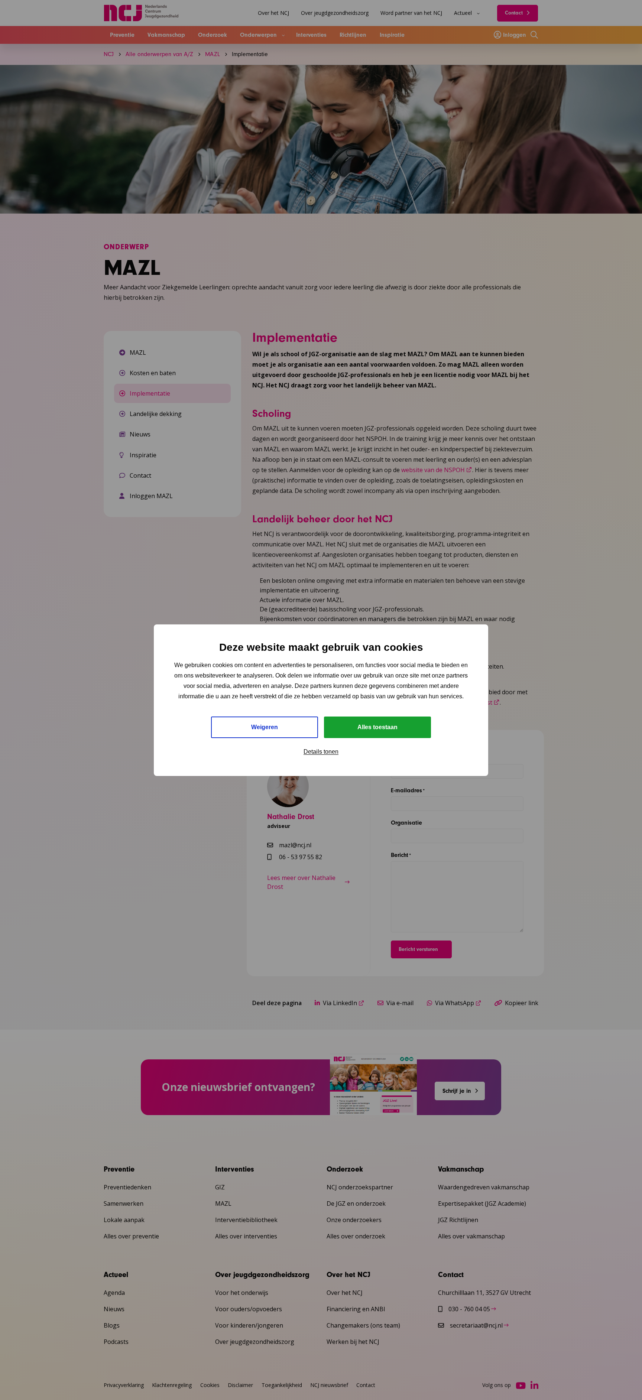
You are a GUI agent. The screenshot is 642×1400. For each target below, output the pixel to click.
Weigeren (264, 727)
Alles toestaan (377, 727)
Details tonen (321, 751)
